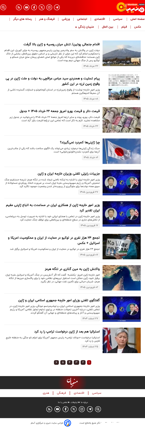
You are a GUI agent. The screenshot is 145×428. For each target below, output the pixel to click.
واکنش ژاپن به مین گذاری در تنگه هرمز (72, 269)
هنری (46, 393)
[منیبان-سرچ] (98, 409)
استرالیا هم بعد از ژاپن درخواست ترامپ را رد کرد (67, 331)
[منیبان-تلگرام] (57, 7)
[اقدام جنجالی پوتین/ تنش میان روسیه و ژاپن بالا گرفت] (122, 53)
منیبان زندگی (86, 27)
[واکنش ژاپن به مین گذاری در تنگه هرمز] (122, 278)
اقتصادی (100, 19)
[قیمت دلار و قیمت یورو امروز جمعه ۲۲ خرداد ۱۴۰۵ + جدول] (122, 120)
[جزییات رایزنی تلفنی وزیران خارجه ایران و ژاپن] (122, 182)
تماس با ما (63, 402)
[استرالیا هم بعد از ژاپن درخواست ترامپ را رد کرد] (122, 340)
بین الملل (108, 27)
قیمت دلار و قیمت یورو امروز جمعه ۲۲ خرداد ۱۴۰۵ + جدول (60, 111)
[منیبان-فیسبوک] (34, 7)
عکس (137, 27)
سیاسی (118, 19)
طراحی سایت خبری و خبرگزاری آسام (47, 423)
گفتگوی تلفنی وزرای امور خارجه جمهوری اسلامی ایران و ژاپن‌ (59, 300)
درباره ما (84, 402)
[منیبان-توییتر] (42, 7)
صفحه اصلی (137, 19)
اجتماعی (82, 19)
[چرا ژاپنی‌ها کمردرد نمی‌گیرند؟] (122, 151)
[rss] (19, 7)
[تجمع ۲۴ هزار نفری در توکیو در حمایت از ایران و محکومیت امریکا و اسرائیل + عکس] (122, 246)
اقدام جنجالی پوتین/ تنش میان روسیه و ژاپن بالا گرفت (62, 44)
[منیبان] (123, 7)
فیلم (124, 27)
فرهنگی (62, 393)
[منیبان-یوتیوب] (26, 7)
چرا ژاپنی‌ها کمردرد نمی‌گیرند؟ (80, 142)
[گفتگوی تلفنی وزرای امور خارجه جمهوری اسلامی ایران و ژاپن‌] (122, 309)
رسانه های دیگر (22, 19)
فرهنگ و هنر (47, 19)
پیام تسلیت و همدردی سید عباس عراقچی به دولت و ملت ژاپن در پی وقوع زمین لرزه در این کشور (53, 81)
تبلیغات (74, 402)
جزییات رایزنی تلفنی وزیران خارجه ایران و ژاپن (69, 174)
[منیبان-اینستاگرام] (49, 7)
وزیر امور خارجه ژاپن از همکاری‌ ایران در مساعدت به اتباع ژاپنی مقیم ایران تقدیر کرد (53, 208)
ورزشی (66, 19)
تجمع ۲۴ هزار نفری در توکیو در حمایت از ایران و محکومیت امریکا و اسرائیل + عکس (54, 241)
